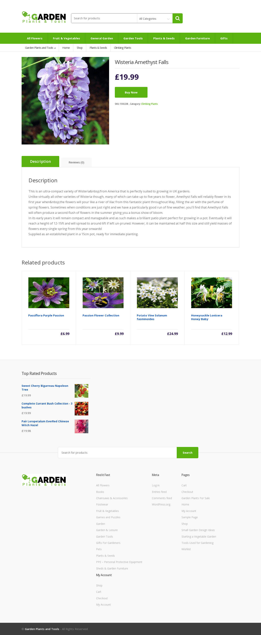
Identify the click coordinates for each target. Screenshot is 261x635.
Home (66, 47)
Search (187, 452)
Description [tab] (40, 161)
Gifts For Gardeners (108, 543)
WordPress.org (161, 504)
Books (100, 492)
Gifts (224, 38)
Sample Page (190, 517)
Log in (156, 485)
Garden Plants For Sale (196, 498)
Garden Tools (133, 38)
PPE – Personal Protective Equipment (119, 562)
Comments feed (162, 498)
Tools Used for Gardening (197, 543)
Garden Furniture (197, 38)
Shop (80, 47)
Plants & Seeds (164, 38)
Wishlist (186, 549)
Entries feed (159, 492)
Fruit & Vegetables (66, 38)
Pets (99, 549)
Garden (100, 524)
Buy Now (131, 92)
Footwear (102, 504)
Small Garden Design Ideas (198, 530)
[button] (104, 62)
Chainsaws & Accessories (112, 498)
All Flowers (34, 38)
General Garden (102, 38)
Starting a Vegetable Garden (199, 536)
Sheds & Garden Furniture (112, 568)
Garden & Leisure (107, 530)
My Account (189, 511)
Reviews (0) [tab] (76, 162)
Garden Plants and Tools (39, 47)
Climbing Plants (149, 103)
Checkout (187, 492)
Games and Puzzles (108, 517)
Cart (184, 485)
